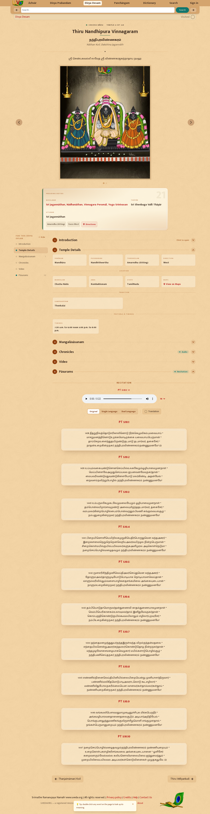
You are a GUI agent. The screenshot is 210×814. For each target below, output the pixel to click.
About (140, 803)
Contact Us (146, 797)
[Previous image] (19, 122)
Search (173, 3)
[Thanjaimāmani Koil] (17, 10)
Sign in (194, 3)
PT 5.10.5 (124, 562)
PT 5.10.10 (124, 736)
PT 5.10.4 (124, 527)
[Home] (18, 3)
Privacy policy (114, 797)
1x (161, 398)
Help (135, 797)
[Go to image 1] (104, 183)
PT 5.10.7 (124, 631)
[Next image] (191, 122)
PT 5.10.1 (122, 390)
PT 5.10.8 (124, 666)
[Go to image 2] (106, 183)
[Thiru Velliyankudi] (193, 10)
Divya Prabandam (60, 3)
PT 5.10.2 (124, 457)
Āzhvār (32, 3)
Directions (91, 224)
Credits (127, 797)
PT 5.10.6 (124, 596)
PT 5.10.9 (124, 701)
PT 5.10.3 (124, 492)
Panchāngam (122, 3)
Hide (43, 237)
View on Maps (173, 284)
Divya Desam (93, 3)
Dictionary (149, 3)
